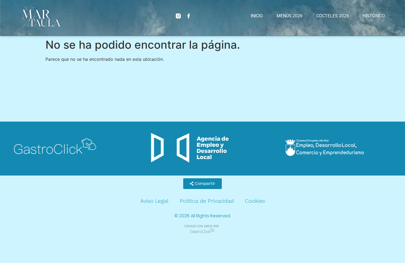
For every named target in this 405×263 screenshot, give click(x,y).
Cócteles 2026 (332, 15)
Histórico (374, 15)
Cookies (255, 201)
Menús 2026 (290, 15)
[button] (202, 183)
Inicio (257, 15)
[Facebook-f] (188, 15)
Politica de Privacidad (207, 201)
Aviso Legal (154, 201)
